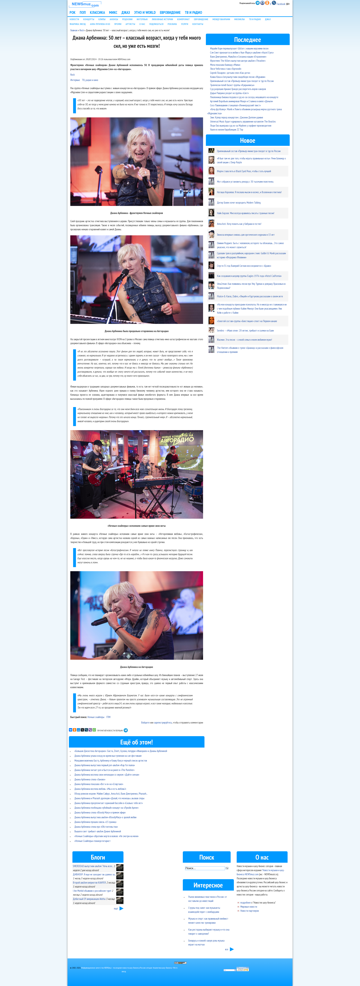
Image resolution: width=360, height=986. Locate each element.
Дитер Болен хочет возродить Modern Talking (239, 202)
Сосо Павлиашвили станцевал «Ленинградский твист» (235, 105)
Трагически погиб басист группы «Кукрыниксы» (232, 85)
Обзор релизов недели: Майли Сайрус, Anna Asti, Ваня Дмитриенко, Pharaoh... (111, 793)
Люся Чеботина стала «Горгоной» (225, 68)
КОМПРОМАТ (183, 19)
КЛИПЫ (101, 19)
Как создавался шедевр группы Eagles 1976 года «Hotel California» (249, 276)
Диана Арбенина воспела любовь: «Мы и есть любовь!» (100, 788)
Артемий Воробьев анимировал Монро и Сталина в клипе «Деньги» (241, 101)
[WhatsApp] (94, 730)
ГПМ (108, 717)
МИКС (113, 12)
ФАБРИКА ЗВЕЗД (78, 24)
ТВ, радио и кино (90, 80)
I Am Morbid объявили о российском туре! (92, 890)
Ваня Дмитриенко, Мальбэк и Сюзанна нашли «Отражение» (238, 56)
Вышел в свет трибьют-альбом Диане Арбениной (97, 831)
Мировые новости (248, 906)
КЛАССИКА (97, 12)
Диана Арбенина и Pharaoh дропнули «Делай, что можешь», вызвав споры (109, 798)
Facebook (281, 4)
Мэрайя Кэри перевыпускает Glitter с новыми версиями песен (239, 48)
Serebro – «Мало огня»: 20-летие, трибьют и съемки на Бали (245, 330)
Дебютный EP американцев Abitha (89, 899)
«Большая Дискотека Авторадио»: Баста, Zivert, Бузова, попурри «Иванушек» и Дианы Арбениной (120, 751)
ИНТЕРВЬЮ (142, 19)
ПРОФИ (117, 24)
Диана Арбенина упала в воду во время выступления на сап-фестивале (108, 755)
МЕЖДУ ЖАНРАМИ (221, 19)
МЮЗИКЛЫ (239, 19)
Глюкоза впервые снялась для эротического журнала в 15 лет (246, 234)
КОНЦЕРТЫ (88, 19)
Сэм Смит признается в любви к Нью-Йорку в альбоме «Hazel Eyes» (242, 52)
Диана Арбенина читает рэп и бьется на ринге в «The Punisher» (104, 770)
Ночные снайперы (95, 717)
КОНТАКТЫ (197, 24)
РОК (73, 12)
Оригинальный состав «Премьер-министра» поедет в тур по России (242, 81)
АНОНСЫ (114, 19)
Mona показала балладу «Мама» (225, 64)
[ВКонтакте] (70, 730)
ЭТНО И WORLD (145, 12)
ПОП (83, 12)
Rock (81, 30)
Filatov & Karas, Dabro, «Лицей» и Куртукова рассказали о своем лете (250, 296)
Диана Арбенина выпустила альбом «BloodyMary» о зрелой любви (105, 817)
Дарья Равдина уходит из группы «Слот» (229, 93)
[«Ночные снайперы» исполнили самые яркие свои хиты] (136, 475)
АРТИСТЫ (130, 24)
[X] (82, 730)
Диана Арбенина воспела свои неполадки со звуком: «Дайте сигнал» (106, 774)
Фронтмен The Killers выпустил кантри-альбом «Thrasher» (238, 60)
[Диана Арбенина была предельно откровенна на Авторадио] (136, 280)
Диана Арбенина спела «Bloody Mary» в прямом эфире (100, 812)
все (226, 949)
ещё (116, 908)
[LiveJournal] (86, 730)
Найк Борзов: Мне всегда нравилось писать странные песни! (245, 213)
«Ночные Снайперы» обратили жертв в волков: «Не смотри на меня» (106, 836)
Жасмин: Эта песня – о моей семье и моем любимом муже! (244, 339)
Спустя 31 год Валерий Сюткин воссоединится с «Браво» (244, 265)
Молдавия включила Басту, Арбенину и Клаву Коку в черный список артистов (110, 760)
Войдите (145, 722)
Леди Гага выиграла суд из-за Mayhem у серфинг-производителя (240, 125)
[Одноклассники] (74, 730)
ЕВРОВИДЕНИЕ (170, 12)
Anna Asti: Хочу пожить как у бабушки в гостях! (239, 223)
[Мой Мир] (78, 730)
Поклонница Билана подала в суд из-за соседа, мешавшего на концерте (244, 97)
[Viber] (90, 730)
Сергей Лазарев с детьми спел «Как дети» (230, 72)
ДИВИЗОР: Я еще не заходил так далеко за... (94, 874)
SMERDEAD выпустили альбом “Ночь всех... (93, 866)
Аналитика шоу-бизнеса (162, 967)
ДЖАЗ (126, 12)
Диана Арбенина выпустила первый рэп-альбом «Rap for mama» (104, 765)
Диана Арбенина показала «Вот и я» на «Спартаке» (98, 784)
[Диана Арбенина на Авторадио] (136, 616)
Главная (73, 30)
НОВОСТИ (74, 19)
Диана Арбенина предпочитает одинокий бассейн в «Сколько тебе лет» (108, 803)
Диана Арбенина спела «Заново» (89, 779)
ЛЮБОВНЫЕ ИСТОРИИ (162, 19)
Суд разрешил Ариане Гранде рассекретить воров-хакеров (238, 89)
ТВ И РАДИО (193, 12)
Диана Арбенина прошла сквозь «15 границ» (95, 822)
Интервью (75, 80)
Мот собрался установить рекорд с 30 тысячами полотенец (245, 181)
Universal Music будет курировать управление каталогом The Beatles (243, 121)
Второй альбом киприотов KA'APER (89, 882)
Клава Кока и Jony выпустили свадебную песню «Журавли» (237, 77)
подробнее (245, 902)
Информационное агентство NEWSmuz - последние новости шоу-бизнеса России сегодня (116, 967)
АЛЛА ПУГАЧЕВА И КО (100, 24)
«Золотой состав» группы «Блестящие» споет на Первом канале (247, 321)
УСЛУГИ (184, 24)
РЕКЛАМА (172, 24)
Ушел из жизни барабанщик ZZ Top (226, 129)
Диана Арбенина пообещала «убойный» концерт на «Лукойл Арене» (106, 807)
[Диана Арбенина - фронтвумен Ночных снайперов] (136, 162)
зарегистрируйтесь (163, 722)
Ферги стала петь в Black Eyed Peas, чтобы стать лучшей (244, 171)
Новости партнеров (249, 910)
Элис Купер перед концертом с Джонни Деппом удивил (236, 117)
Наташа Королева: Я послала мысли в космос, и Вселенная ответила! (249, 192)
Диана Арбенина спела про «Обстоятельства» (96, 826)
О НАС (142, 24)
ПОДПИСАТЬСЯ (156, 24)
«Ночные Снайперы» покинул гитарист (92, 841)
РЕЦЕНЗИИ (127, 19)
